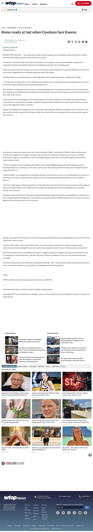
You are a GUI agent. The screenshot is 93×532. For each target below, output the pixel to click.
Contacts (35, 508)
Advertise (27, 518)
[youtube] (80, 512)
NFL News (41, 366)
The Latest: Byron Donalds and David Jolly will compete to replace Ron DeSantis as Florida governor (31, 359)
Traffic (34, 4)
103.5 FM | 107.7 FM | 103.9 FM (45, 517)
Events (35, 516)
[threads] (85, 512)
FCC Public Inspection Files (67, 525)
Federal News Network (44, 510)
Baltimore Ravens (23, 366)
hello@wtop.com (66, 496)
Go (87, 507)
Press (34, 519)
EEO (57, 525)
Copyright (34, 525)
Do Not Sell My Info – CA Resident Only (39, 528)
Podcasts (44, 505)
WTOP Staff (8, 40)
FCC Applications (80, 525)
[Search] (72, 4)
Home (3, 28)
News (27, 4)
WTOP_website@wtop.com (19, 40)
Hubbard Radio (41, 525)
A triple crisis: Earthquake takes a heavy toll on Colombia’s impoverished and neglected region (32, 350)
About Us (27, 505)
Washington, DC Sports (58, 366)
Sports (48, 366)
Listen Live (11, 10)
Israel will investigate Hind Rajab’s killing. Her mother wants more (30, 340)
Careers (27, 515)
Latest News (33, 366)
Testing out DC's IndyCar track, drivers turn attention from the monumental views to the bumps (74, 350)
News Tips (36, 510)
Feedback (9, 525)
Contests (35, 505)
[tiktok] (74, 512)
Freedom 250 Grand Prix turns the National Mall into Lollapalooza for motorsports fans (72, 341)
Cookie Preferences (56, 528)
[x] (68, 512)
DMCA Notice (51, 525)
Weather (43, 4)
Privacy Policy (17, 525)
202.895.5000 (85, 496)
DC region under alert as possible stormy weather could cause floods (73, 359)
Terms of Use (26, 525)
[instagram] (63, 512)
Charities (35, 513)
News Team (28, 512)
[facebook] (57, 512)
